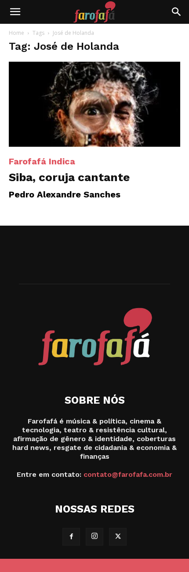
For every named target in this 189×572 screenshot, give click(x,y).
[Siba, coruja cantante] (94, 104)
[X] (118, 537)
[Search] (176, 12)
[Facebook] (71, 537)
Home (16, 33)
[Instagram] (94, 537)
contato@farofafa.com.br (128, 474)
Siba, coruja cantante (69, 177)
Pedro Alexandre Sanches (64, 194)
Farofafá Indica (42, 161)
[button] (15, 12)
